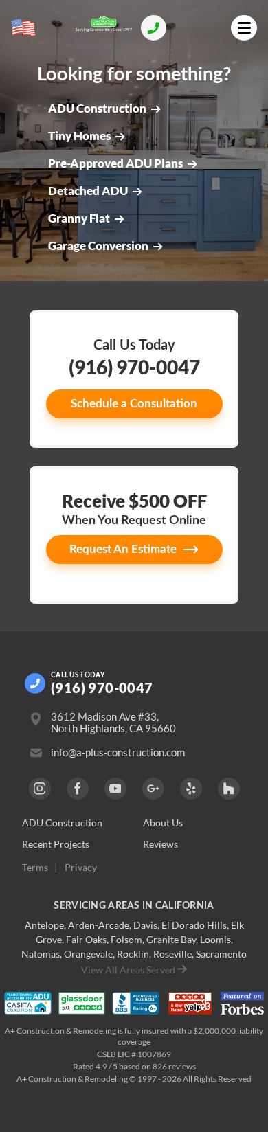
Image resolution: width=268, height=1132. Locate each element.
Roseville (172, 954)
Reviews (160, 844)
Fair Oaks (86, 939)
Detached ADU (88, 191)
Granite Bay (171, 939)
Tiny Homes (79, 136)
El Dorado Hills (194, 925)
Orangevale (88, 954)
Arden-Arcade (98, 925)
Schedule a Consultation (134, 403)
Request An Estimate (123, 549)
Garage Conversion (98, 246)
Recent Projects (55, 844)
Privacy (81, 867)
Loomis (215, 939)
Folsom (126, 939)
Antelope (44, 925)
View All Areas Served (128, 969)
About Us (163, 822)
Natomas (40, 954)
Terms (35, 867)
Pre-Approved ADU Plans (115, 163)
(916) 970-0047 (134, 366)
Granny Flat (79, 218)
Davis (145, 925)
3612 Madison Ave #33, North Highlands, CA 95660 (113, 722)
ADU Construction (97, 108)
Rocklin (133, 954)
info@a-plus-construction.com (118, 752)
